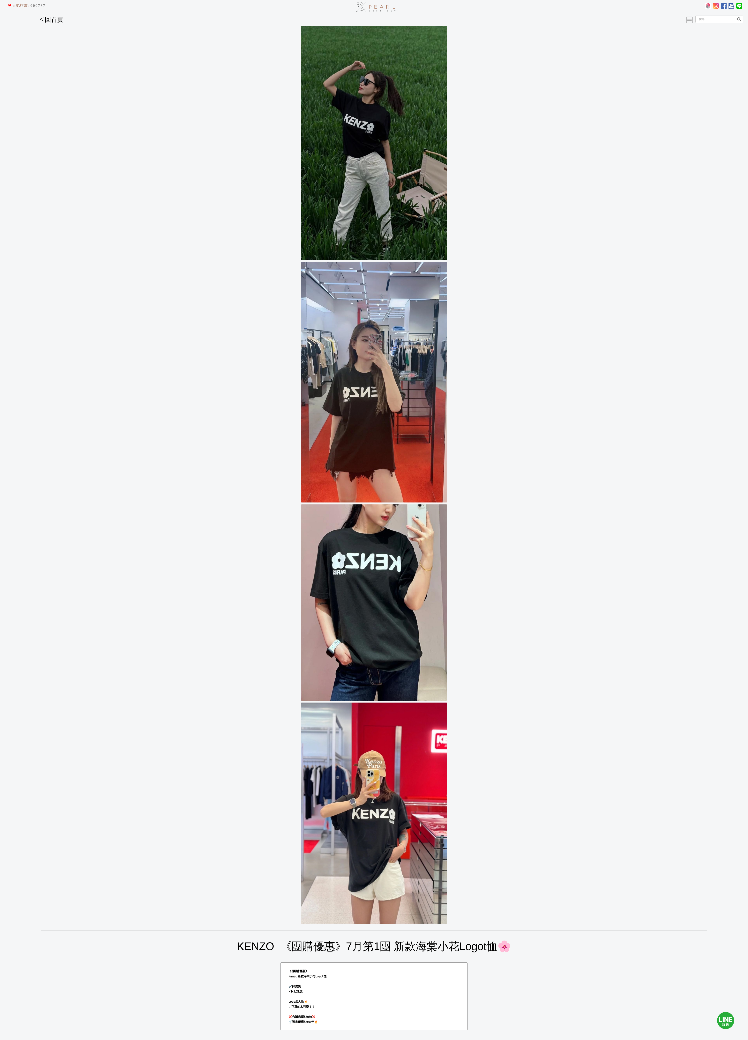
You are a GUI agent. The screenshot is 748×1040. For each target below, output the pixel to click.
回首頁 (51, 19)
